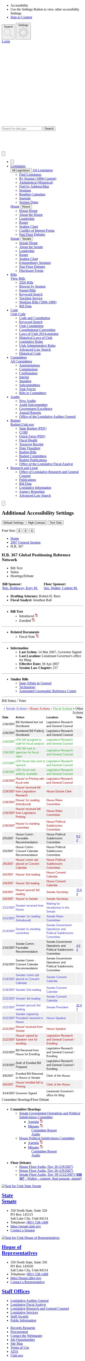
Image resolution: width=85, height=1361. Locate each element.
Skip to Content (21, 17)
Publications (27, 480)
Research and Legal (24, 468)
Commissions (28, 369)
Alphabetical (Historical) (36, 182)
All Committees (21, 361)
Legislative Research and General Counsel (39, 1308)
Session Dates (28, 202)
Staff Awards (19, 1316)
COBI (23, 432)
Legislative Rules (31, 341)
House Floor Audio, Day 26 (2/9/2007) (46, 1167)
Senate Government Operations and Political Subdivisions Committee (49, 1115)
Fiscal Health (28, 440)
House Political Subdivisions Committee (47, 1138)
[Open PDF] (36, 616)
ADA (14, 1351)
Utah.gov (16, 1355)
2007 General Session (25, 542)
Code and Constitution (34, 318)
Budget (15, 420)
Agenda (33, 1122)
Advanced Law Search (35, 349)
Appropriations (29, 365)
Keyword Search (30, 294)
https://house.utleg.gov (25, 1278)
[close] (3, 503)
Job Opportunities (22, 1339)
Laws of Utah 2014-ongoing (38, 334)
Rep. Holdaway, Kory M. (20, 588)
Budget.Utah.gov (22, 424)
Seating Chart (28, 226)
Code (14, 310)
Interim (24, 377)
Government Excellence (35, 409)
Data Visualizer (29, 448)
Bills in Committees (32, 393)
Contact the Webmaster (26, 1336)
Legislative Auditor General (29, 1300)
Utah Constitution (31, 326)
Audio (35, 1134)
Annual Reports (30, 413)
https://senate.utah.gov (25, 1226)
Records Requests (22, 1328)
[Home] (42, 141)
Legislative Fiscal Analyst (28, 1304)
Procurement (19, 1332)
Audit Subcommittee (33, 405)
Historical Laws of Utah (35, 338)
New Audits (27, 401)
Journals (25, 198)
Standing (25, 381)
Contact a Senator (22, 1230)
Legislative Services (24, 1312)
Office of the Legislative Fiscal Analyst (46, 464)
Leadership (26, 219)
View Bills (17, 278)
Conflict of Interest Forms (36, 230)
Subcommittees (29, 385)
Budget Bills (27, 452)
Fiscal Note (27, 637)
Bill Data (25, 306)
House (14, 206)
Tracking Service (30, 298)
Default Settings (13, 522)
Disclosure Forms (31, 270)
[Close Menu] (12, 162)
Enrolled (25, 621)
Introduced (26, 616)
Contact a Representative (27, 1282)
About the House (31, 215)
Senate (15, 238)
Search (8, 26)
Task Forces (27, 389)
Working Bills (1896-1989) (37, 302)
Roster (23, 222)
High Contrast (36, 522)
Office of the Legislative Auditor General (47, 416)
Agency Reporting (32, 491)
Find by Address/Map (34, 186)
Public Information (23, 1320)
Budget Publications (33, 460)
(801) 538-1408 (37, 1222)
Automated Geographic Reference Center (47, 691)
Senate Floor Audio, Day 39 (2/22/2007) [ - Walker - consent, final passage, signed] (50, 1176)
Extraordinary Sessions (35, 263)
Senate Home (28, 243)
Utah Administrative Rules (37, 345)
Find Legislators (30, 174)
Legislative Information (35, 487)
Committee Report (44, 1130)
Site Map (16, 1343)
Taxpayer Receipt (31, 444)
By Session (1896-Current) (37, 178)
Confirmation (28, 373)
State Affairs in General (35, 683)
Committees (18, 357)
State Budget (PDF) (32, 428)
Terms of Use (19, 1347)
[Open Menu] (3, 153)
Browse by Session (32, 286)
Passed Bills (27, 290)
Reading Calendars (32, 194)
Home (14, 538)
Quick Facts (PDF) (32, 436)
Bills (13, 274)
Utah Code (18, 314)
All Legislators (21, 170)
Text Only (56, 522)
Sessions (25, 190)
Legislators (18, 166)
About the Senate (31, 247)
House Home (28, 211)
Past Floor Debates (32, 234)
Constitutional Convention (37, 330)
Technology (27, 687)
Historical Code (30, 353)
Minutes (33, 1126)
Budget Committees (32, 456)
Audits (15, 397)
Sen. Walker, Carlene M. (61, 588)
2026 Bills (26, 282)
